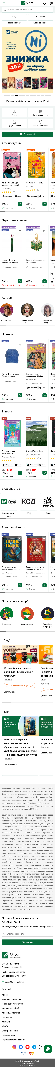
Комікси (6, 1022)
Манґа (5, 1026)
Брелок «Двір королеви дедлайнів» (36, 261)
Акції (14, 17)
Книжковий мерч (14, 23)
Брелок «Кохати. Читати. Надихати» (10, 261)
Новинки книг (8, 1035)
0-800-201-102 (10, 963)
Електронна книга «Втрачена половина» (11, 568)
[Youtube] (27, 1047)
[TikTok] (41, 1047)
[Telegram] (34, 1047)
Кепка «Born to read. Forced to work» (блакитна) (10, 375)
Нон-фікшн (7, 1017)
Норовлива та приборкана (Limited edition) (34, 375)
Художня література (11, 999)
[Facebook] (21, 1047)
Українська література (12, 1004)
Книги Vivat (40, 17)
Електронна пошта (15, 934)
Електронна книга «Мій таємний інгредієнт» (36, 568)
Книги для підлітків (11, 1013)
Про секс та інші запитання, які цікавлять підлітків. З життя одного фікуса (11, 452)
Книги (5, 995)
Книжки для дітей (10, 1008)
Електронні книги (10, 1031)
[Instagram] (14, 1047)
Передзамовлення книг (13, 1040)
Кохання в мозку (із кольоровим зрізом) (10, 184)
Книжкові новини (41, 23)
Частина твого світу (34, 183)
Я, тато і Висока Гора (34, 451)
